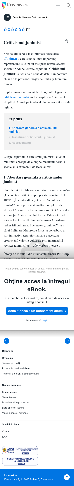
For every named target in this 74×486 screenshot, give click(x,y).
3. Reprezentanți (20, 142)
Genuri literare (9, 392)
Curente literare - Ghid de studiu (30, 17)
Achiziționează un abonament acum (35, 311)
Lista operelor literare (13, 407)
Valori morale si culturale (15, 413)
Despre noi (7, 358)
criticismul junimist (16, 97)
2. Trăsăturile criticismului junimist (32, 137)
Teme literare (9, 397)
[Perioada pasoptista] (7, 341)
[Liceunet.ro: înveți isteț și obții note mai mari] (25, 5)
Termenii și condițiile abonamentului (20, 373)
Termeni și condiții (11, 363)
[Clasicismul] (65, 341)
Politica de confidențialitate (16, 368)
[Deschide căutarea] (68, 6)
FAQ (4, 436)
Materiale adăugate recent (15, 402)
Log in (45, 320)
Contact (6, 431)
